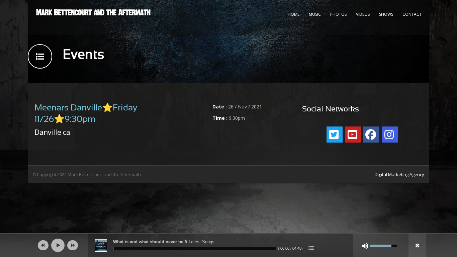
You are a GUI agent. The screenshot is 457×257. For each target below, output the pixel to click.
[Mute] (365, 246)
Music (315, 14)
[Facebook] (371, 134)
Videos (363, 14)
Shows (386, 14)
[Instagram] (390, 134)
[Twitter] (335, 134)
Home (293, 14)
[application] (228, 245)
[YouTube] (353, 134)
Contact (412, 14)
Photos (338, 14)
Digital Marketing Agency (399, 174)
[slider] (194, 248)
